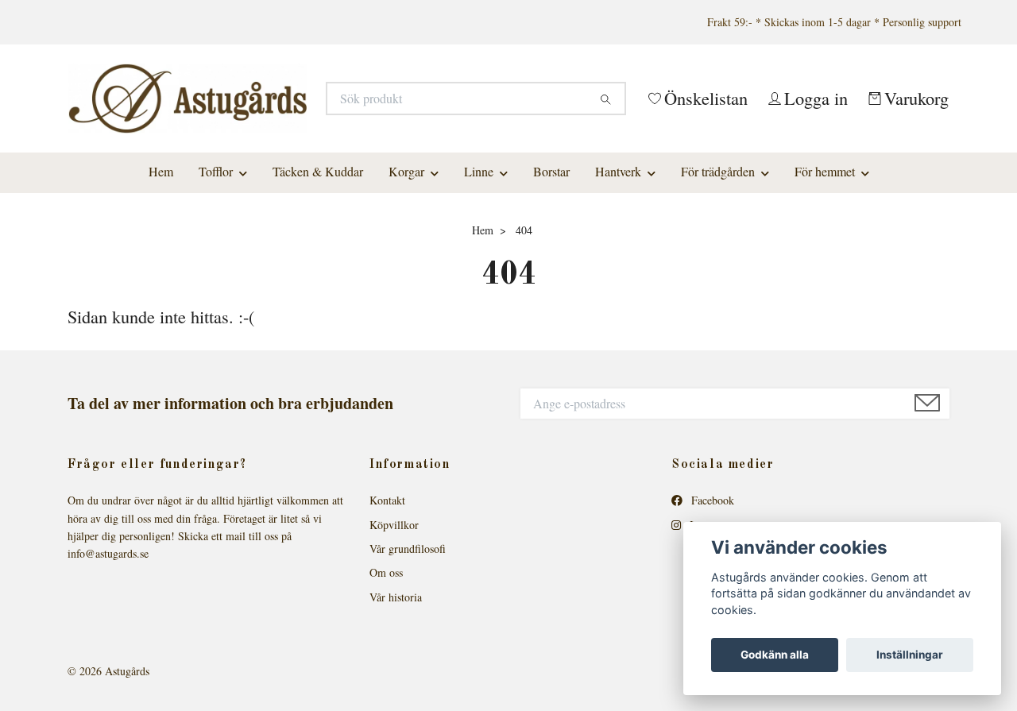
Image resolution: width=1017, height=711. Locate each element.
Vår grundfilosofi (407, 636)
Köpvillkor (394, 612)
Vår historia (395, 685)
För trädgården (718, 259)
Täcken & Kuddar (318, 259)
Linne (478, 259)
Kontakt (387, 588)
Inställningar (909, 654)
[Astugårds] (288, 128)
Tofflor (216, 259)
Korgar (406, 259)
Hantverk (618, 259)
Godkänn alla (775, 654)
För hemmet (825, 259)
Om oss (386, 660)
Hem (161, 259)
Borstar (551, 259)
